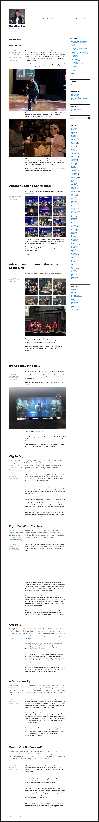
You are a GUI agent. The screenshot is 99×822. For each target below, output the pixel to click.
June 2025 (73, 148)
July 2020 (73, 230)
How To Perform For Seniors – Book (80, 52)
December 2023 (74, 173)
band (10, 194)
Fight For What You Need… (28, 526)
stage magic (12, 197)
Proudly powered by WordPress (24, 816)
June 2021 (73, 215)
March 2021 (73, 219)
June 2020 (73, 232)
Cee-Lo (73, 45)
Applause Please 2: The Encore (78, 42)
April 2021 (73, 218)
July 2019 (73, 247)
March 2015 (73, 263)
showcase (16, 57)
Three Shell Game (74, 95)
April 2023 (73, 184)
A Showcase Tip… (21, 681)
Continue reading (15, 470)
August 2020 (73, 229)
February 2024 (74, 170)
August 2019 (73, 246)
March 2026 (73, 135)
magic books (73, 292)
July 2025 (73, 146)
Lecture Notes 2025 (76, 58)
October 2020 (74, 226)
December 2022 (74, 190)
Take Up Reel (74, 69)
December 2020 (74, 223)
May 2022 (73, 200)
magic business (12, 478)
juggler (13, 194)
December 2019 (74, 240)
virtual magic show (13, 374)
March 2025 (73, 152)
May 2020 (73, 233)
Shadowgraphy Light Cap (77, 63)
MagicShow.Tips (17, 26)
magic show (14, 55)
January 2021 (73, 222)
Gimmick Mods (74, 291)
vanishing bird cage (75, 306)
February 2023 (74, 187)
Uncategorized (12, 274)
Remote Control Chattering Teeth (79, 60)
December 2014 (74, 264)
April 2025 (73, 150)
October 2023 (73, 176)
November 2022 (74, 191)
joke (10, 646)
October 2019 (73, 243)
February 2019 (74, 254)
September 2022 (74, 194)
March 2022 (73, 202)
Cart (73, 18)
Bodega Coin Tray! (76, 44)
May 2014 (73, 273)
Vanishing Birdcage (75, 97)
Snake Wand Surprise (76, 66)
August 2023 (73, 178)
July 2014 (73, 270)
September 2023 (74, 177)
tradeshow (18, 479)
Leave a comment (13, 60)
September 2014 (74, 268)
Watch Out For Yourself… (26, 747)
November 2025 (74, 141)
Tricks (72, 303)
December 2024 (74, 156)
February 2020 (74, 237)
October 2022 (74, 192)
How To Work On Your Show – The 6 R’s (80, 53)
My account (87, 18)
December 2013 (74, 280)
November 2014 (74, 266)
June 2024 (73, 164)
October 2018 (73, 260)
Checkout (79, 18)
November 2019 (74, 242)
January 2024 (73, 171)
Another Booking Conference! (30, 185)
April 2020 (73, 235)
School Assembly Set (76, 62)
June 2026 (73, 131)
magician (13, 279)
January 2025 (73, 155)
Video (72, 308)
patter (72, 298)
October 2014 (73, 267)
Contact (71, 84)
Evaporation (73, 289)
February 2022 (74, 204)
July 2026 (73, 129)
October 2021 (73, 209)
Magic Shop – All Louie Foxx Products (49, 18)
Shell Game (74, 65)
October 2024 (74, 159)
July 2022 (73, 197)
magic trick (17, 548)
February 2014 (74, 277)
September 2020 (74, 228)
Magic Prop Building (75, 94)
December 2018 (74, 257)
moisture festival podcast (76, 296)
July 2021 (73, 214)
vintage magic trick (75, 309)
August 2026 (73, 128)
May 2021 (73, 216)
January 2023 (73, 188)
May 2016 (73, 261)
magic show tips (12, 52)
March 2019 (73, 253)
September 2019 (74, 244)
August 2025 (73, 145)
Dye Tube (74, 46)
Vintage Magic (66, 18)
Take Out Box (75, 68)
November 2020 (74, 225)
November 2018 (74, 259)
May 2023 (73, 183)
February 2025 (74, 153)
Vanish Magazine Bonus (76, 109)
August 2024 (73, 162)
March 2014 (73, 275)
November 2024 (74, 157)
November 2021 (74, 208)
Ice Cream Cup (75, 55)
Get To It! (15, 624)
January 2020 (73, 239)
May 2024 (73, 166)
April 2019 (73, 252)
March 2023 (73, 185)
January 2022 (73, 205)
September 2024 (74, 160)
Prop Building (74, 300)
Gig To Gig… (17, 456)
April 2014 (73, 274)
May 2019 (73, 250)
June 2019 (73, 249)
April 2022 (73, 201)
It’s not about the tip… (24, 365)
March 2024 (73, 169)
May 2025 (73, 149)
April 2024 (73, 167)
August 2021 (73, 212)
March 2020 (73, 236)
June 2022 (73, 198)
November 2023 (74, 174)
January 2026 (74, 138)
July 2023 (73, 180)
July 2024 (73, 163)
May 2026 (73, 132)
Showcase (16, 45)
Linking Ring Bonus (75, 110)
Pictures (18, 52)
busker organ (12, 54)
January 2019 (73, 256)
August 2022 (73, 195)
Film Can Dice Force (76, 51)
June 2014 (73, 271)
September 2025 (74, 143)
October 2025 (74, 142)
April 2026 (73, 133)
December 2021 (74, 207)
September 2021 (74, 211)
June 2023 (73, 181)
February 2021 (74, 221)
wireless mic (11, 770)
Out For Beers (75, 59)
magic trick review (75, 295)
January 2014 (73, 278)
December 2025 (74, 139)
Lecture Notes (75, 56)
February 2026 (74, 136)
